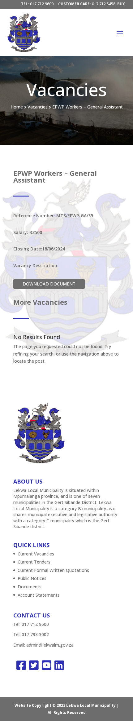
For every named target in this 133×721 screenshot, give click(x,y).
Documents (29, 587)
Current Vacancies (36, 554)
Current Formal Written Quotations (53, 570)
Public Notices (32, 578)
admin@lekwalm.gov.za (50, 645)
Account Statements (39, 595)
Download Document (49, 284)
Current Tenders (34, 562)
